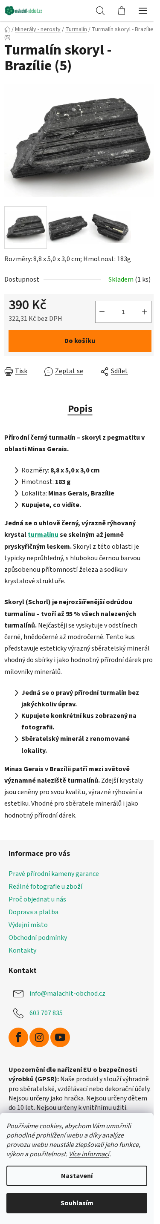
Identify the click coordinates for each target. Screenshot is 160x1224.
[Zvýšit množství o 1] (144, 312)
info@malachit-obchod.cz (67, 993)
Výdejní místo (28, 925)
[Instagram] (39, 1037)
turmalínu (43, 534)
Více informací (89, 1154)
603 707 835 (46, 1013)
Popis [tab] (80, 408)
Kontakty (22, 950)
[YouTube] (60, 1037)
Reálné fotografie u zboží (45, 886)
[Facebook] (18, 1037)
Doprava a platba (33, 912)
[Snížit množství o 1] (102, 312)
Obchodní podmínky (38, 937)
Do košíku (80, 341)
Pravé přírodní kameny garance (54, 873)
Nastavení (77, 1176)
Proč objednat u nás (37, 899)
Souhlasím (77, 1203)
